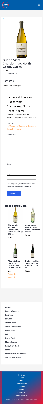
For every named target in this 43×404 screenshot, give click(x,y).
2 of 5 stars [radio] (20, 126)
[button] (4, 19)
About (21, 390)
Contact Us (22, 392)
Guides (21, 378)
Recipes (21, 387)
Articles (21, 381)
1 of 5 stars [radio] (11, 126)
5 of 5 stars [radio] (16, 129)
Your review (11, 135)
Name (9, 164)
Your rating (10, 123)
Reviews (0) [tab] (12, 74)
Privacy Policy (21, 395)
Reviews (21, 375)
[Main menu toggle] (38, 5)
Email (9, 174)
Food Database (21, 384)
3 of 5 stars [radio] (28, 126)
